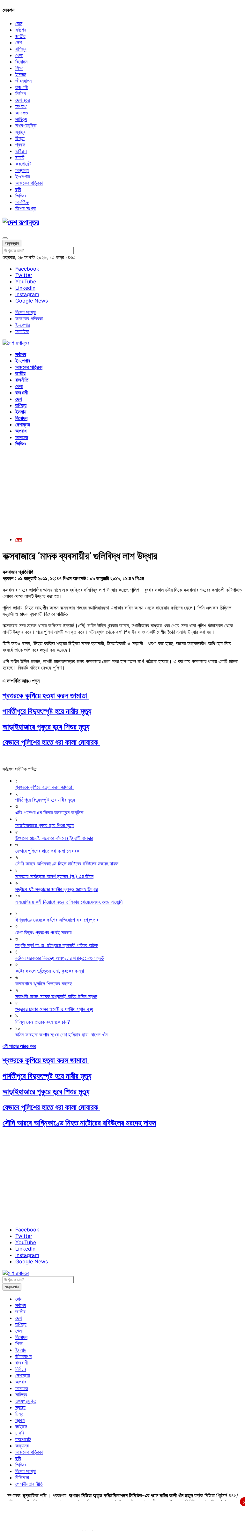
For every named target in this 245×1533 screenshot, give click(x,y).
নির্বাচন (20, 93)
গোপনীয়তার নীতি (29, 1484)
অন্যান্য (22, 170)
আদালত (21, 112)
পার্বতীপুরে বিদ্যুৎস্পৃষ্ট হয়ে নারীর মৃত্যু (47, 711)
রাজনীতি (21, 380)
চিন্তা (20, 138)
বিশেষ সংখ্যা (25, 208)
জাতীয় (20, 36)
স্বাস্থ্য (20, 132)
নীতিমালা (22, 1477)
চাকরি (19, 157)
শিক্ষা (19, 68)
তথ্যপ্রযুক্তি (25, 125)
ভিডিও (20, 195)
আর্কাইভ (22, 202)
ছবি (18, 189)
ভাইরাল (21, 151)
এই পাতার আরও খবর (19, 1046)
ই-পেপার (22, 176)
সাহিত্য (21, 119)
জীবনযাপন (23, 81)
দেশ (18, 42)
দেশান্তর (22, 100)
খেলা (19, 55)
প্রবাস (20, 144)
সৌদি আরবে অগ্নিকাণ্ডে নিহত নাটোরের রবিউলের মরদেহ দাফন (79, 1122)
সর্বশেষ (20, 29)
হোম (18, 23)
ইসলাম (20, 74)
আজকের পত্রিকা (29, 183)
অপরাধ (20, 106)
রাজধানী (21, 87)
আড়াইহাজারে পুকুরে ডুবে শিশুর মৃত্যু (46, 726)
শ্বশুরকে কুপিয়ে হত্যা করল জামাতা (46, 695)
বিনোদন (21, 61)
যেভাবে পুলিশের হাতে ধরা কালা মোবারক (51, 742)
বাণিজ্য (20, 49)
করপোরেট (23, 164)
